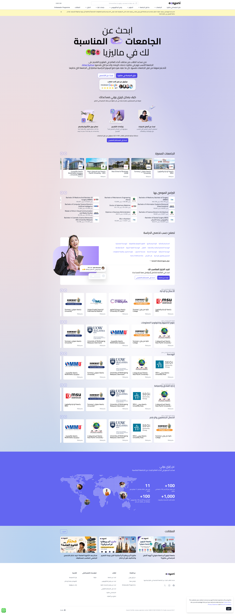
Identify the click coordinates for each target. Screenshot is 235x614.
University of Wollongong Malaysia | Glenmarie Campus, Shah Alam (96, 342)
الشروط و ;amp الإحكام (71, 581)
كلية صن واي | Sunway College (141, 310)
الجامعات (159, 7)
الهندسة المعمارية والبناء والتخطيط (159, 248)
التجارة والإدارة (120, 248)
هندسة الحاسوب (140, 252)
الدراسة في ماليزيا (111, 592)
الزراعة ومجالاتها (152, 243)
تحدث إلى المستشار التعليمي (117, 140)
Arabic (62, 610)
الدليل (89, 7)
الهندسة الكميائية (164, 252)
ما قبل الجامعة (144, 7)
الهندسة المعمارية (121, 243)
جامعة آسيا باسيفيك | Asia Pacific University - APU (96, 172)
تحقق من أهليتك (111, 596)
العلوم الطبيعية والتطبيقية (137, 243)
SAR (59, 3)
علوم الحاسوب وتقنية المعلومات (123, 252)
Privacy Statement (213, 604)
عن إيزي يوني (132, 577)
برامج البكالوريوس (116, 7)
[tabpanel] (117, 55)
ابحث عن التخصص (106, 75)
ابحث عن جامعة (163, 277)
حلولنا (95, 577)
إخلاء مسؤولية (73, 585)
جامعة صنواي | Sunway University (142, 172)
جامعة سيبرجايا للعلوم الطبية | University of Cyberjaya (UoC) (117, 310)
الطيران (144, 248)
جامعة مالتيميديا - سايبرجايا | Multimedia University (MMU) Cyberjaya (75, 174)
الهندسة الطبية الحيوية (133, 248)
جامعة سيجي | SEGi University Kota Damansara (162, 373)
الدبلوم (131, 7)
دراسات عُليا (100, 7)
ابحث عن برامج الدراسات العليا (108, 585)
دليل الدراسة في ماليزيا (174, 7)
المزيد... (63, 532)
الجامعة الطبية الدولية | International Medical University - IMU (95, 310)
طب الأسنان (148, 256)
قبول (228, 608)
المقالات (77, 7)
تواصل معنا (132, 581)
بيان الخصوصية (73, 577)
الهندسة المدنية (152, 252)
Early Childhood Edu (136, 256)
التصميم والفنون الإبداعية (162, 256)
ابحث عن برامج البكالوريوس (109, 581)
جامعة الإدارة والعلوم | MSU (165, 172)
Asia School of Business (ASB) (120, 172)
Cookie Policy (227, 602)
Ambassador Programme (62, 7)
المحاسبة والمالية (164, 243)
